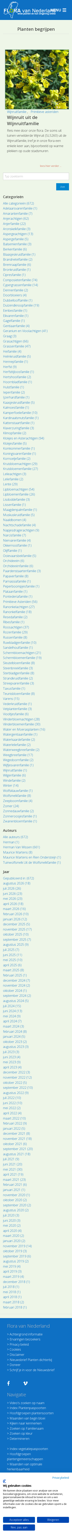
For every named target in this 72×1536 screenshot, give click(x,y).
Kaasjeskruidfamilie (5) (19, 402)
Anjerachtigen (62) (16, 218)
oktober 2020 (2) (15, 1200)
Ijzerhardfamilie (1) (16, 397)
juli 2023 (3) (11, 1052)
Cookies (15, 1349)
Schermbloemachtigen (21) (22, 653)
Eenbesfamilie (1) (15, 310)
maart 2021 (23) (14, 1179)
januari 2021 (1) (14, 1190)
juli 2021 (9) (11, 1159)
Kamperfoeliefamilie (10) (20, 412)
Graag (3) (9, 336)
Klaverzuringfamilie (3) (18, 428)
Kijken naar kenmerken (26, 1423)
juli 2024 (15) (12, 1006)
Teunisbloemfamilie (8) (19, 693)
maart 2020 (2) (13, 1235)
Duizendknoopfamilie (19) (21, 305)
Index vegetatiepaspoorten (29, 1449)
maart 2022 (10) (14, 1118)
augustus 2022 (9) (16, 1093)
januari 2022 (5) (14, 1128)
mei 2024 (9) (12, 1016)
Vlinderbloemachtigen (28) (21, 719)
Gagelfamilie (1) (14, 320)
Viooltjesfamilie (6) (16, 714)
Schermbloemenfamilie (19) (22, 658)
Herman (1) (11, 842)
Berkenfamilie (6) (15, 249)
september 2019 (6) (17, 1256)
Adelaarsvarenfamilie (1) (20, 208)
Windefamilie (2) (14, 780)
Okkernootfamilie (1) (17, 545)
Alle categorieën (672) (18, 203)
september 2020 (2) (17, 1205)
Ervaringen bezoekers (25, 1339)
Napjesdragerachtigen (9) (21, 530)
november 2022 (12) (17, 1077)
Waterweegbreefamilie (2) (21, 750)
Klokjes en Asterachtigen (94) (23, 438)
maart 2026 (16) (14, 909)
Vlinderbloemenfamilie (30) (21, 724)
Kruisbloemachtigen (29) (20, 464)
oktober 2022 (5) (15, 1082)
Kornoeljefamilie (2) (16, 458)
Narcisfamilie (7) (14, 535)
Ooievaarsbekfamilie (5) (19, 556)
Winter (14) (11, 785)
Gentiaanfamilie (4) (16, 326)
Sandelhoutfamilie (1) (18, 647)
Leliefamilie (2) (13, 479)
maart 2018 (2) (13, 1302)
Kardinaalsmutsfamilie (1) (21, 418)
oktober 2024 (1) (15, 990)
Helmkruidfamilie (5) (17, 356)
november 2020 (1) (16, 1195)
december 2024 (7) (16, 980)
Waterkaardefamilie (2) (19, 739)
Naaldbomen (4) (14, 520)
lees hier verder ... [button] (50, 166)
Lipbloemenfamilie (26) (19, 494)
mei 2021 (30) (12, 1169)
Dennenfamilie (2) (15, 290)
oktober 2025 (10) (16, 934)
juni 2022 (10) (12, 1103)
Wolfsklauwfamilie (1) (18, 790)
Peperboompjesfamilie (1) (21, 586)
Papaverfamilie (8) (15, 576)
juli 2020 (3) (11, 1215)
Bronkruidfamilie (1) (17, 269)
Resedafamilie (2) (15, 617)
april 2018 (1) (12, 1297)
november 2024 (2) (16, 985)
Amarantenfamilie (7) (17, 213)
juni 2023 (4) (11, 1057)
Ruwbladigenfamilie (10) (19, 642)
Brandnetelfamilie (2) (17, 259)
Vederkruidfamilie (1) (17, 704)
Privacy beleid (19, 1344)
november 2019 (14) (17, 1246)
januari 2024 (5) (14, 1036)
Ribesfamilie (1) (13, 622)
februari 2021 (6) (15, 1184)
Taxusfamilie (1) (14, 688)
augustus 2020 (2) (16, 1210)
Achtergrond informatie (26, 1334)
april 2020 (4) (12, 1230)
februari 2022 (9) (15, 1123)
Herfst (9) (10, 367)
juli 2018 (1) (11, 1287)
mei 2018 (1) (12, 1292)
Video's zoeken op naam (27, 1403)
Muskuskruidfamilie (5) (19, 515)
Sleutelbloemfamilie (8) (19, 663)
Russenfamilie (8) (15, 637)
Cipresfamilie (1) (14, 275)
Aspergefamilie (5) (15, 239)
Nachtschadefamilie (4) (19, 525)
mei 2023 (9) (12, 1062)
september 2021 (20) (18, 1149)
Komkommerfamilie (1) (19, 448)
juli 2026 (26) (12, 888)
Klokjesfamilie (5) (15, 443)
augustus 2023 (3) (16, 1046)
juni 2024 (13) (12, 1011)
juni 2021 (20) (12, 1164)
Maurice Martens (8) (17, 852)
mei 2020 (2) (12, 1225)
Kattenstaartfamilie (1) (18, 423)
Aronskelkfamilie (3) (16, 229)
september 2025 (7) (17, 939)
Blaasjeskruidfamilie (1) (19, 254)
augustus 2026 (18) (16, 883)
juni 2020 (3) (11, 1220)
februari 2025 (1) (15, 975)
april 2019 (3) (12, 1271)
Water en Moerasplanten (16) (24, 729)
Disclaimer (17, 1354)
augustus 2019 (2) (16, 1261)
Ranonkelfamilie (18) (17, 612)
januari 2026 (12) (15, 919)
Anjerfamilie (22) (14, 224)
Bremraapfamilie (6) (17, 264)
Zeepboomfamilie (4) (17, 801)
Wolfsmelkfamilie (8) (17, 795)
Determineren (19, 1438)
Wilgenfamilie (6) (14, 775)
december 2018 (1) (16, 1282)
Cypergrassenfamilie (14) (20, 285)
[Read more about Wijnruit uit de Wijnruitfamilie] (37, 79)
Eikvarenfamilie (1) (15, 316)
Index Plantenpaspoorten (28, 1408)
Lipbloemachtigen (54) (18, 489)
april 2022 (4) (12, 1113)
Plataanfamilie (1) (15, 591)
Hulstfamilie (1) (13, 387)
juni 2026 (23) (12, 893)
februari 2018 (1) (15, 1307)
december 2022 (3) (16, 1072)
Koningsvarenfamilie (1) (19, 453)
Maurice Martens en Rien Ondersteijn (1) (32, 857)
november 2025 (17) (17, 929)
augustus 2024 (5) (16, 1001)
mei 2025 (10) (12, 960)
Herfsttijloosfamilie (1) (18, 372)
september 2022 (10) (18, 1087)
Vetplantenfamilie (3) (17, 709)
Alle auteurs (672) (15, 837)
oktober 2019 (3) (15, 1251)
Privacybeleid (60, 1478)
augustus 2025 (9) (16, 944)
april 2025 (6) (12, 965)
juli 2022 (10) (12, 1098)
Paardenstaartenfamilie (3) (22, 571)
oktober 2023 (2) (15, 1041)
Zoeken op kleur (21, 1433)
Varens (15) (11, 698)
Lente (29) (10, 484)
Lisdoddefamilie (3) (16, 499)
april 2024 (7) (12, 1021)
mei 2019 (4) (12, 1266)
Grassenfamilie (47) (17, 346)
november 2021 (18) (17, 1138)
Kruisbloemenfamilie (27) (20, 469)
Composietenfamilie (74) (20, 280)
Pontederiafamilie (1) (17, 596)
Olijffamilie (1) (12, 550)
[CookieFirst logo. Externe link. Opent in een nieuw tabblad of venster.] (4, 1481)
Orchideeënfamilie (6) (18, 566)
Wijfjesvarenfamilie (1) (18, 765)
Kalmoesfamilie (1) (16, 407)
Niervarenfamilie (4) (17, 540)
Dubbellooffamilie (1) (17, 300)
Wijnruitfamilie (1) (15, 770)
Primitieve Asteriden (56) (20, 601)
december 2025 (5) (16, 924)
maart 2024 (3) (13, 1026)
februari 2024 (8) (15, 1031)
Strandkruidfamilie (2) (18, 678)
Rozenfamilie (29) (15, 632)
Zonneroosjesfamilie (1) (20, 816)
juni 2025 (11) (12, 955)
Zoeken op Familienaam (27, 1428)
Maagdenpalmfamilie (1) (20, 509)
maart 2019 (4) (13, 1276)
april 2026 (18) (13, 904)
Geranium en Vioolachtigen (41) (25, 331)
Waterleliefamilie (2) (17, 745)
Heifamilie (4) (12, 351)
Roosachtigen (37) (16, 627)
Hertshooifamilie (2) (17, 377)
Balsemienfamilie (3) (17, 244)
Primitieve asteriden (44, 112)
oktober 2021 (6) (15, 1144)
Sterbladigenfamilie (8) (18, 673)
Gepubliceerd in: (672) (18, 878)
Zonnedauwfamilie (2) (18, 811)
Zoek (62, 186)
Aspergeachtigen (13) (18, 234)
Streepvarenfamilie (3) (18, 683)
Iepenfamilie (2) (14, 392)
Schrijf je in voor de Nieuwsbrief (32, 1370)
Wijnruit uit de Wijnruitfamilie (23, 120)
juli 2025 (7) (11, 950)
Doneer (15, 1365)
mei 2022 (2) (12, 1108)
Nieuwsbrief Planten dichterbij (31, 1360)
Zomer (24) (11, 806)
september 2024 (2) (17, 995)
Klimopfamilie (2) (14, 433)
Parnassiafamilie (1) (17, 581)
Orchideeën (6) (13, 561)
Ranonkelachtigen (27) (19, 607)
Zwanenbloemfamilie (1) (20, 821)
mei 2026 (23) (12, 898)
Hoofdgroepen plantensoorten (32, 1413)
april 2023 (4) (12, 1067)
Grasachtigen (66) (15, 341)
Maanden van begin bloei (27, 1418)
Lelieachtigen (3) (14, 474)
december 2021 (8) (16, 1133)
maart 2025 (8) (13, 970)
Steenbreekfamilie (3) (18, 668)
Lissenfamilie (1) (14, 504)
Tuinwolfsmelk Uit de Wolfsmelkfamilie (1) (32, 862)
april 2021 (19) (13, 1174)
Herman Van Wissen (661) (21, 847)
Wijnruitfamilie (17, 112)
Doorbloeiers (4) (15, 295)
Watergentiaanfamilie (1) (20, 734)
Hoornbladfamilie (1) (17, 382)
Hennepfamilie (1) (15, 361)
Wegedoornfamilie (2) (18, 760)
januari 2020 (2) (14, 1241)
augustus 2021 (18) (16, 1154)
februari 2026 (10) (16, 914)
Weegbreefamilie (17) (18, 755)
